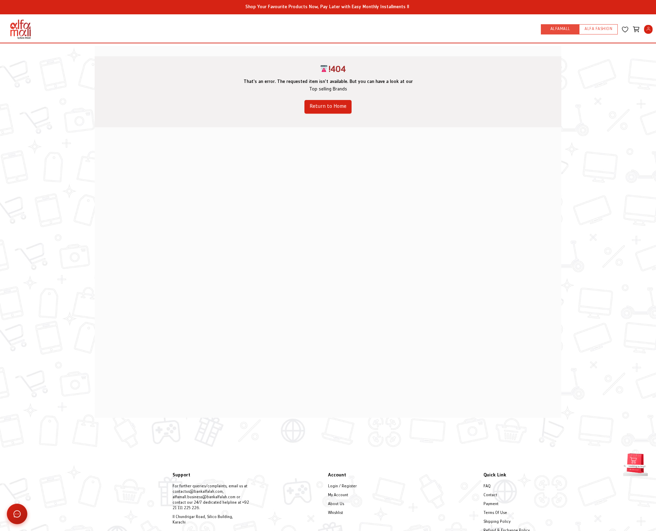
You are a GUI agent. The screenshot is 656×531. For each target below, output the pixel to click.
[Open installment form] (635, 462)
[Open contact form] (17, 514)
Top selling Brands (328, 89)
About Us (336, 504)
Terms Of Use (495, 513)
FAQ (487, 486)
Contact (490, 495)
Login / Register (342, 486)
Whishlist (335, 513)
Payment (490, 504)
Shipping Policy (496, 522)
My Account (338, 495)
